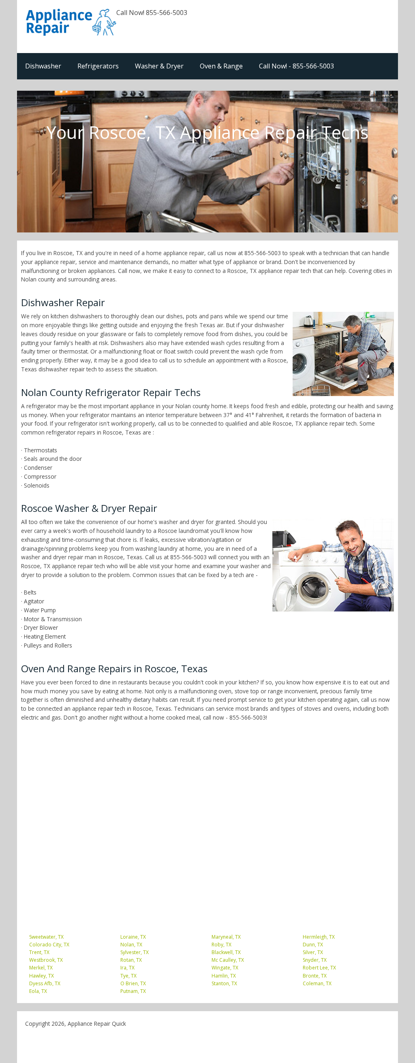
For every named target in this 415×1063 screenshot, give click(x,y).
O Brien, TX (133, 983)
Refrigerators (98, 66)
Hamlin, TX (224, 975)
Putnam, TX (133, 991)
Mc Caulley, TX (228, 959)
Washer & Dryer (159, 66)
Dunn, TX (313, 944)
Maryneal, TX (226, 936)
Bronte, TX (315, 975)
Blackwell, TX (226, 952)
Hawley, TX (41, 975)
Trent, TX (39, 952)
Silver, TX (313, 952)
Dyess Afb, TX (44, 983)
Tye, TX (128, 975)
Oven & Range (221, 66)
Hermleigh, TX (319, 936)
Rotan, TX (131, 959)
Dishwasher (43, 66)
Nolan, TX (131, 944)
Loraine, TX (133, 936)
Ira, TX (127, 967)
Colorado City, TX (49, 944)
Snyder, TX (315, 959)
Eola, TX (38, 991)
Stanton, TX (224, 983)
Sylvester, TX (134, 952)
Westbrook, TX (46, 959)
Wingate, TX (225, 967)
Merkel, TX (41, 967)
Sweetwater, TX (46, 936)
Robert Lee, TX (319, 967)
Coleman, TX (317, 983)
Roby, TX (221, 944)
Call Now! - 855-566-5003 (296, 66)
